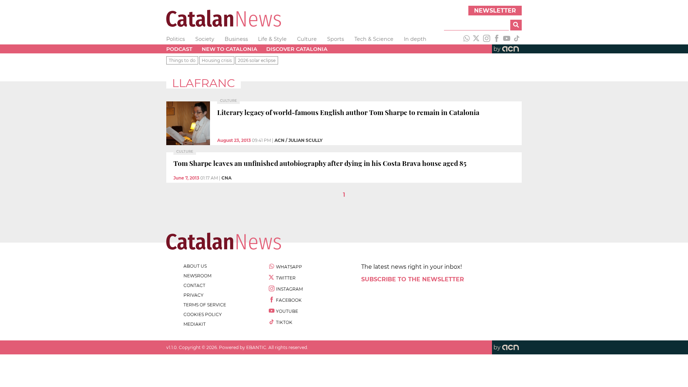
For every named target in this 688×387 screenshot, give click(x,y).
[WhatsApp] (467, 39)
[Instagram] (487, 39)
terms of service (204, 304)
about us (195, 266)
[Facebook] (497, 39)
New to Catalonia (229, 49)
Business (236, 39)
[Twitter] (477, 39)
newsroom (197, 275)
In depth (415, 39)
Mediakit (194, 324)
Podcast (179, 49)
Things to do (182, 60)
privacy (193, 295)
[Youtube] (507, 39)
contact (194, 285)
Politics (175, 39)
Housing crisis (217, 60)
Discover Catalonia (297, 49)
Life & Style (272, 39)
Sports (335, 39)
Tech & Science (373, 39)
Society (204, 39)
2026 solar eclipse (257, 60)
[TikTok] (517, 39)
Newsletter (495, 10)
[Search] (516, 25)
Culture (307, 39)
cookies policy (202, 314)
